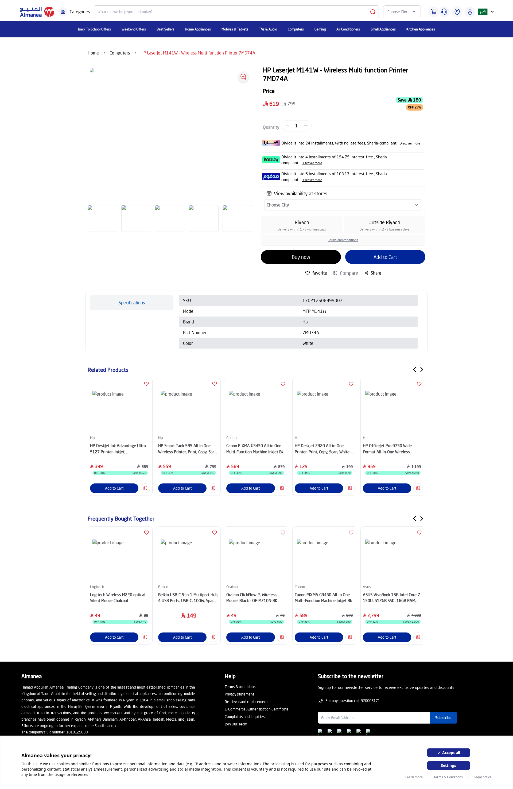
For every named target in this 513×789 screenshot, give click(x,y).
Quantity (271, 127)
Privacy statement (239, 694)
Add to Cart (385, 257)
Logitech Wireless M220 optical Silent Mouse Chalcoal (117, 597)
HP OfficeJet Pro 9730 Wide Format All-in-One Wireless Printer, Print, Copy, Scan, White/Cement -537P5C (387, 449)
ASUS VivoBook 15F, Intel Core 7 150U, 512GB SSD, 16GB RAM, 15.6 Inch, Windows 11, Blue (391, 598)
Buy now (301, 257)
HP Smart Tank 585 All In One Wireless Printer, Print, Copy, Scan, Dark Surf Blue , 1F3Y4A (187, 449)
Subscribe (443, 717)
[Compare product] (145, 488)
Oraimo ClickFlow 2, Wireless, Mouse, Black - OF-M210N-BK (251, 597)
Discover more (410, 143)
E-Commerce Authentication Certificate (257, 709)
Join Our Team (236, 724)
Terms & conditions (240, 686)
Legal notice (483, 777)
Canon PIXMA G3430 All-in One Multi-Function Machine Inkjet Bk (254, 448)
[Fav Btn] (146, 384)
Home (93, 52)
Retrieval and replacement (246, 701)
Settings (448, 765)
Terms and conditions (343, 240)
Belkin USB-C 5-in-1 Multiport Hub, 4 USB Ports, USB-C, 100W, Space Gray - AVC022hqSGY (188, 598)
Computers (120, 52)
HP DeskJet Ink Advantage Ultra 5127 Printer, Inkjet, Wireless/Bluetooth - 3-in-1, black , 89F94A (119, 449)
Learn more (414, 777)
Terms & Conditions (448, 777)
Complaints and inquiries (245, 716)
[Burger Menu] (63, 11)
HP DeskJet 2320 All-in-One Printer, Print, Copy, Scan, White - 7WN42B (323, 449)
